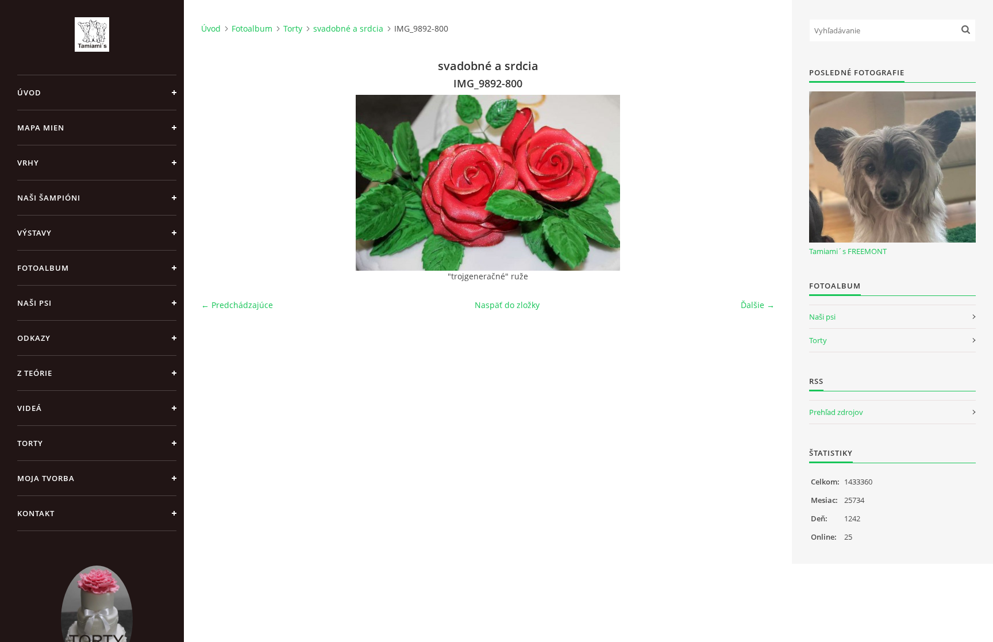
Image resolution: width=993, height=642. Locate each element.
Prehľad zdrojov (836, 412)
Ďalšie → (758, 304)
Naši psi (34, 303)
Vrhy (28, 162)
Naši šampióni (48, 198)
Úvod (29, 92)
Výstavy (34, 233)
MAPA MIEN (40, 127)
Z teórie (34, 373)
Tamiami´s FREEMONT (848, 251)
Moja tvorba (46, 478)
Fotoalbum (43, 268)
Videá (29, 408)
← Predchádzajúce (237, 304)
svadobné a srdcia (348, 28)
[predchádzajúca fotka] (220, 183)
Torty (30, 443)
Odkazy (34, 338)
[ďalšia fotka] (756, 183)
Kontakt (36, 513)
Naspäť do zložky (507, 304)
